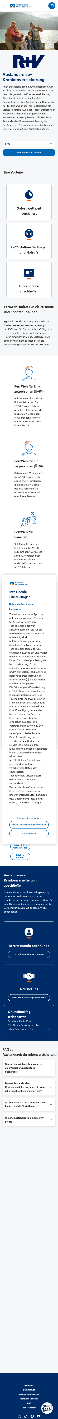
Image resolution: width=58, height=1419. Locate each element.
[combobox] (29, 144)
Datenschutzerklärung (21, 604)
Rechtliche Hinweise (29, 1399)
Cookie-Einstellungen (29, 818)
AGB (29, 1403)
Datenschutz (29, 1390)
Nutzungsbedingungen (29, 1394)
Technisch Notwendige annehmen (29, 824)
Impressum (29, 1385)
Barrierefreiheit (29, 1408)
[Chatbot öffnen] (47, 1408)
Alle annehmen (28, 833)
